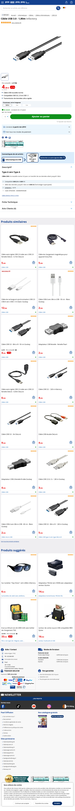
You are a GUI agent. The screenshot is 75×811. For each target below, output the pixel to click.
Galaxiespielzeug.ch (9, 747)
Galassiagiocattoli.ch (9, 750)
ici (35, 799)
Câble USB (4, 267)
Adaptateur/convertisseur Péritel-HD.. (51, 596)
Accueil (13, 15)
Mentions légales (8, 725)
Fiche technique (10, 202)
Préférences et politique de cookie (13, 727)
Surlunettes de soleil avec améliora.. (13, 596)
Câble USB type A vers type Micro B (50, 537)
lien (63, 792)
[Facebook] (3, 137)
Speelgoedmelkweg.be (9, 766)
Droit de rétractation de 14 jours (49, 674)
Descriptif (7, 167)
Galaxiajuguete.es (8, 753)
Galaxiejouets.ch (8, 744)
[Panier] (71, 2)
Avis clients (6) (9, 208)
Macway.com (7, 769)
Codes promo (7, 730)
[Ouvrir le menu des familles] (2, 2)
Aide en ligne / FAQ (10, 653)
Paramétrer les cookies (41, 803)
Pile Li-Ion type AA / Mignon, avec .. (12, 641)
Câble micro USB (6, 537)
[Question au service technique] (10, 137)
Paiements (9, 674)
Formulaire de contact (11, 659)
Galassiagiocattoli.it (8, 755)
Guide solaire (7, 736)
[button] (36, 127)
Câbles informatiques (42, 15)
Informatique (22, 15)
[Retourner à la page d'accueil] (17, 3)
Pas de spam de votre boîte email (49, 679)
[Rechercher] (58, 8)
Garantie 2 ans (44, 677)
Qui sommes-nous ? (9, 716)
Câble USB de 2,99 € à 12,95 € (10, 195)
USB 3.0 (54, 15)
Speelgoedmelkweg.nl (9, 758)
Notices (5, 733)
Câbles (31, 15)
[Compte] (66, 2)
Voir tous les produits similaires (10, 541)
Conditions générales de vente (12, 722)
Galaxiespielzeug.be (9, 764)
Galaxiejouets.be (8, 761)
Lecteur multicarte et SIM (47, 641)
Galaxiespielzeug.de (9, 742)
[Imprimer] (7, 137)
